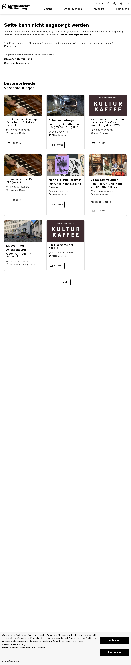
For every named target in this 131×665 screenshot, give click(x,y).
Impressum (8, 647)
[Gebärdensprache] (121, 3)
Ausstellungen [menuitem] (73, 9)
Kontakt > (10, 46)
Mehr (66, 282)
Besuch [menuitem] (48, 9)
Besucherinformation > (18, 59)
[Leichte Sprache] (114, 3)
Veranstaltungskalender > (75, 35)
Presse (99, 3)
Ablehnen (114, 640)
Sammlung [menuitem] (122, 9)
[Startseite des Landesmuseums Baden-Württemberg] (16, 10)
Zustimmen (115, 652)
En (128, 3)
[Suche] (108, 3)
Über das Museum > (16, 63)
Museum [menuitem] (99, 9)
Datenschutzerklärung (13, 644)
